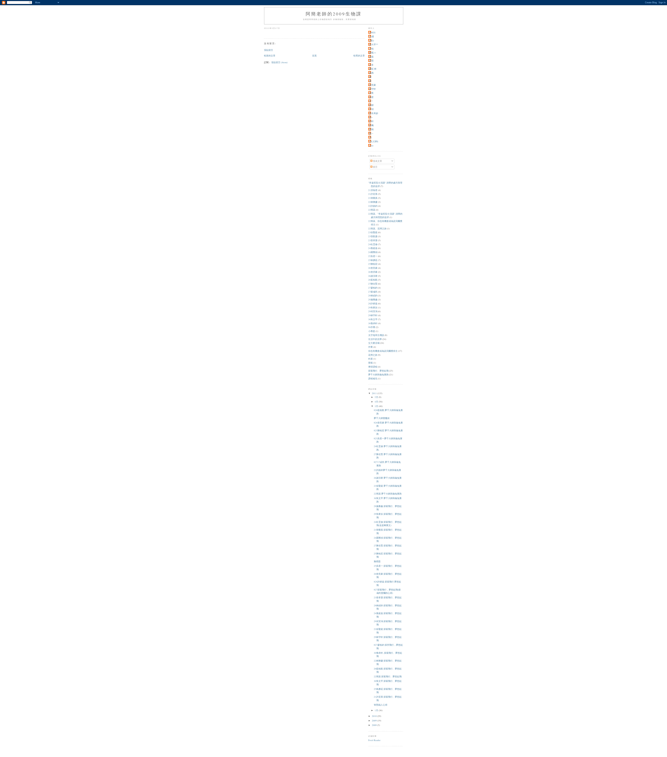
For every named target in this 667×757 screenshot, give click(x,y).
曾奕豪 (372, 84)
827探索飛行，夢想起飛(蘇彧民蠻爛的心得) (387, 591)
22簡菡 (371, 209)
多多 (371, 64)
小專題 (371, 331)
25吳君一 (372, 256)
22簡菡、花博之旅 (377, 228)
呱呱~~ (372, 52)
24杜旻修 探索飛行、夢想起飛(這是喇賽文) (388, 523)
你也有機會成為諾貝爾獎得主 (383, 350)
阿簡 (371, 129)
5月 (377, 397)
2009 (374, 720)
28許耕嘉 (372, 303)
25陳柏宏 (372, 263)
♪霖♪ (371, 40)
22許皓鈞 (372, 205)
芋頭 (371, 109)
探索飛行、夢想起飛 (378, 370)
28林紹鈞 (372, 295)
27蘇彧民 (372, 291)
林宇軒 (372, 88)
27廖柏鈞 (372, 287)
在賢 (371, 60)
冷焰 (371, 48)
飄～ (371, 133)
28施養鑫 (372, 299)
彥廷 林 (372, 68)
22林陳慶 (372, 201)
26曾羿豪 (372, 271)
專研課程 (372, 366)
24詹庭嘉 (372, 248)
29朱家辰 (372, 307)
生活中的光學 (375, 339)
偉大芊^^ (373, 44)
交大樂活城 (374, 342)
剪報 (370, 362)
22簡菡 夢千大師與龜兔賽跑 (388, 493)
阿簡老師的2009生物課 (334, 14)
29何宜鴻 (372, 311)
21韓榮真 (372, 197)
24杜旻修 (372, 244)
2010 (374, 716)
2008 (374, 725)
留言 (374, 166)
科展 (370, 358)
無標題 (377, 561)
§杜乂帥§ (373, 141)
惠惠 (371, 72)
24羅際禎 (372, 252)
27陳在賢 (372, 283)
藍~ (371, 117)
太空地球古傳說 (376, 335)
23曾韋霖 (372, 240)
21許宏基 (372, 194)
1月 (377, 710)
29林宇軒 (372, 315)
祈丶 (371, 101)
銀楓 (371, 125)
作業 (370, 346)
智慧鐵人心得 (380, 704)
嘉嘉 (371, 56)
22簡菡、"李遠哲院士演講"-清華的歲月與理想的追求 (385, 215)
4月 (377, 401)
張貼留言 (268, 50)
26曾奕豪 (372, 267)
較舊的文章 (359, 55)
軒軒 (371, 121)
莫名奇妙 (373, 113)
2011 (374, 393)
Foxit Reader (374, 740)
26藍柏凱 (372, 279)
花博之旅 (372, 354)
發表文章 (377, 161)
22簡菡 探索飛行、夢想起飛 (388, 676)
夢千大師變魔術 (382, 418)
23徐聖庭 (372, 232)
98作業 (371, 327)
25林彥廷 (372, 260)
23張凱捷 (372, 236)
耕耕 (371, 105)
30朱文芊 (372, 319)
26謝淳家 (372, 275)
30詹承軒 (372, 323)
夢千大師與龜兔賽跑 (378, 374)
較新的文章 (269, 55)
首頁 (314, 55)
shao (371, 145)
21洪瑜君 (372, 190)
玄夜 (371, 92)
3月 (377, 406)
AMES (372, 32)
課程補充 (372, 378)
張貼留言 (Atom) (279, 62)
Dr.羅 (371, 36)
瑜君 (371, 97)
